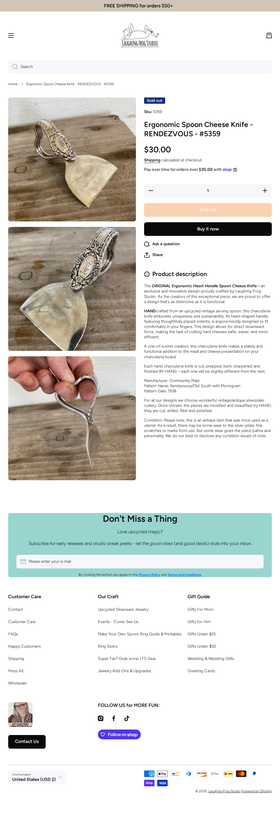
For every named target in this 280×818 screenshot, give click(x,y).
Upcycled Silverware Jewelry (123, 609)
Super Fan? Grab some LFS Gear (127, 658)
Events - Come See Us (118, 621)
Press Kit (16, 670)
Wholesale (17, 683)
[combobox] (140, 67)
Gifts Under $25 (202, 634)
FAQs (13, 634)
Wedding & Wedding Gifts (211, 658)
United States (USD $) (34, 779)
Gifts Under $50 (202, 646)
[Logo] (140, 35)
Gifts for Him (199, 621)
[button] (269, 35)
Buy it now (208, 229)
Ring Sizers (108, 646)
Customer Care (22, 621)
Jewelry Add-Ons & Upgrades (124, 670)
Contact (15, 609)
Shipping (152, 160)
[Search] (13, 67)
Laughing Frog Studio (224, 791)
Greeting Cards (201, 670)
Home (13, 84)
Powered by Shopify (256, 791)
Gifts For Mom (200, 609)
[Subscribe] (257, 561)
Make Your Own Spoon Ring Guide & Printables (140, 634)
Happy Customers (24, 646)
